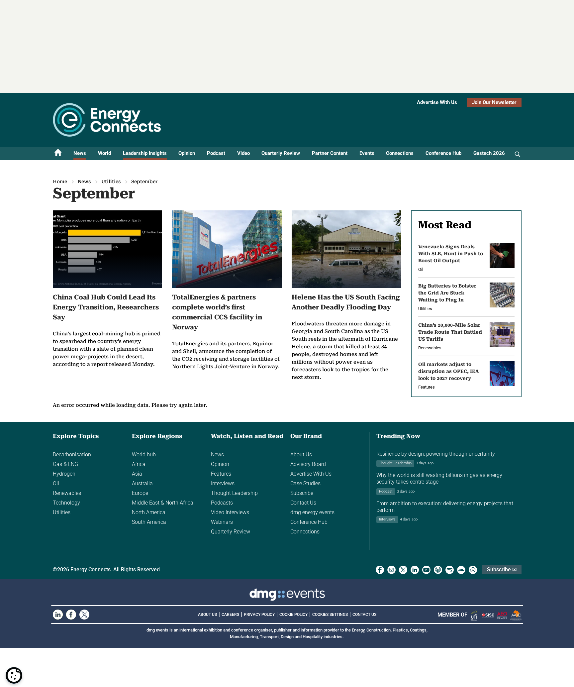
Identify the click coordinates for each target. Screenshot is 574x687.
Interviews (223, 483)
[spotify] (449, 570)
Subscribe (301, 493)
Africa (138, 464)
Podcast (216, 153)
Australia (142, 483)
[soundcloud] (461, 570)
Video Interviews (230, 512)
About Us (301, 454)
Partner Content (329, 153)
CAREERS (230, 614)
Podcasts (222, 503)
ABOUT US (207, 614)
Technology (66, 503)
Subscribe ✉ (502, 569)
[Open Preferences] (14, 675)
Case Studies (305, 483)
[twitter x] (403, 570)
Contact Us (303, 503)
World (104, 153)
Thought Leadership (234, 493)
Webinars (222, 522)
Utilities (111, 181)
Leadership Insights (145, 153)
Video (243, 153)
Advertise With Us (437, 102)
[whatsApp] (473, 570)
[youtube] (426, 570)
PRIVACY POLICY (259, 614)
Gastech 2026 (489, 153)
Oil (56, 483)
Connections (400, 153)
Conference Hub (443, 153)
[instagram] (391, 570)
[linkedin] (415, 570)
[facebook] (380, 570)
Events (366, 153)
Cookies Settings (330, 614)
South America (149, 522)
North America (148, 512)
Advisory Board (308, 464)
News (79, 153)
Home (60, 181)
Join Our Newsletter (494, 102)
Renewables (67, 493)
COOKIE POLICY (293, 614)
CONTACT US (364, 614)
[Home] (58, 153)
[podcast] (438, 570)
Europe (140, 493)
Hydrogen (64, 474)
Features (221, 474)
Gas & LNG (65, 464)
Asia (137, 474)
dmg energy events (312, 512)
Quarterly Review (280, 153)
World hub (144, 454)
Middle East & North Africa (162, 503)
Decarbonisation (72, 454)
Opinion (186, 153)
